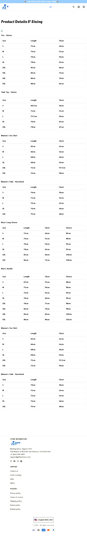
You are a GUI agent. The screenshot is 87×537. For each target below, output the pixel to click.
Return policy (15, 505)
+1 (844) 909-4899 (17, 455)
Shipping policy (16, 501)
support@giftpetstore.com (20, 458)
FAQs (12, 479)
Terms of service (16, 497)
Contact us (14, 471)
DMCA (12, 483)
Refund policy (15, 509)
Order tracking (15, 475)
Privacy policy (15, 493)
